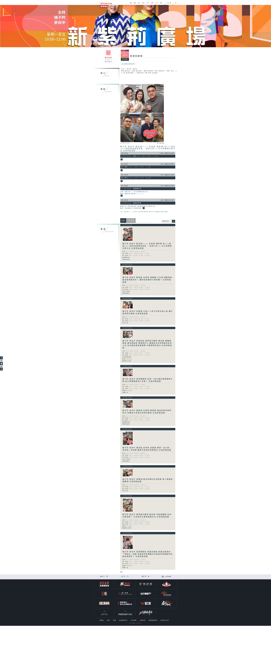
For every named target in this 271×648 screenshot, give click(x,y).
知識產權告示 (123, 620)
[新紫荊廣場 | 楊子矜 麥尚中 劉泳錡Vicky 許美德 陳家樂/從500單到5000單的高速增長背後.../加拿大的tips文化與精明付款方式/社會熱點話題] (128, 234)
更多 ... (122, 572)
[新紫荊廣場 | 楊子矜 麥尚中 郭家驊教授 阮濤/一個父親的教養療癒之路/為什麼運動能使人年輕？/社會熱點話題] (128, 372)
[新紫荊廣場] (121, 159)
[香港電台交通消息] (101, 576)
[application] (147, 153)
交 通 (105, 576)
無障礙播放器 (153, 620)
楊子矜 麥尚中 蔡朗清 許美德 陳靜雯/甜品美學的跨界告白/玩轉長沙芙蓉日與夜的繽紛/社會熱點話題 (146, 412)
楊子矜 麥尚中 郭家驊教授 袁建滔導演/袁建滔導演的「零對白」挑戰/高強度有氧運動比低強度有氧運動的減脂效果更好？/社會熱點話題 (147, 554)
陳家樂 (146, 211)
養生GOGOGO (127, 359)
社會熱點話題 (126, 357)
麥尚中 (151, 211)
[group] (165, 153)
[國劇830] (104, 594)
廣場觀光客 (126, 257)
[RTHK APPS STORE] (104, 613)
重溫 (152, 3)
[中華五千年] (145, 613)
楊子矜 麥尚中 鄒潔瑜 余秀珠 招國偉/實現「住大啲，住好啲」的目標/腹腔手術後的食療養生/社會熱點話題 (146, 449)
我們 (160, 3)
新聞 (142, 3)
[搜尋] (176, 2)
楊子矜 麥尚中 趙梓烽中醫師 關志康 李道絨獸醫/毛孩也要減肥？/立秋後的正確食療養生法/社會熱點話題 (146, 516)
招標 (115, 620)
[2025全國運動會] (104, 584)
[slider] (170, 153)
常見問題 (134, 620)
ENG (168, 3)
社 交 (126, 576)
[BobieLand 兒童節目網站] (166, 584)
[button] (122, 153)
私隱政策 (143, 620)
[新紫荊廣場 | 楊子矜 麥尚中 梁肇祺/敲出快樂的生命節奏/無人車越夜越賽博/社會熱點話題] (128, 472)
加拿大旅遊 (164, 211)
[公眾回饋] (163, 576)
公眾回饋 (168, 576)
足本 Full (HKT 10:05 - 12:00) (134, 251)
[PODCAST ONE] (125, 613)
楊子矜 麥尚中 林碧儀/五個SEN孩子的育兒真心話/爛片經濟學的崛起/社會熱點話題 (147, 312)
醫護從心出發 (126, 361)
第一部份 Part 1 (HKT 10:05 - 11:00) (136, 253)
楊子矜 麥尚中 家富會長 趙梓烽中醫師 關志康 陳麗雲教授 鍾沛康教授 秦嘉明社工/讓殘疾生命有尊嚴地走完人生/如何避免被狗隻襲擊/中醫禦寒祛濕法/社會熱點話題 (147, 344)
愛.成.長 (125, 323)
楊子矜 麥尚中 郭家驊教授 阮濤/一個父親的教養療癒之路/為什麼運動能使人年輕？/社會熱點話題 (147, 380)
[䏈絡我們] (143, 576)
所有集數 (125, 59)
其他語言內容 (165, 620)
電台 (138, 3)
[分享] (122, 576)
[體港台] (125, 584)
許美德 (141, 211)
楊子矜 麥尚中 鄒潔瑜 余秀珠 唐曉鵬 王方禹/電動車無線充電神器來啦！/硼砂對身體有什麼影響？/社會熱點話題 (147, 280)
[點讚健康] (145, 584)
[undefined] (131, 2)
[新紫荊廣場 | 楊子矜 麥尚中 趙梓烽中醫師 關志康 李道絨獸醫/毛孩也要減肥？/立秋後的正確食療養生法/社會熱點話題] (128, 505)
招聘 (109, 620)
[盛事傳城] (166, 603)
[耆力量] (145, 603)
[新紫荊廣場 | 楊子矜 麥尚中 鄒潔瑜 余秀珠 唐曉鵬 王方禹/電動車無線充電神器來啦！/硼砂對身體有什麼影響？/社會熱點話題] (128, 271)
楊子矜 (136, 211)
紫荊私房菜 (126, 259)
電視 (134, 3)
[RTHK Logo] (105, 4)
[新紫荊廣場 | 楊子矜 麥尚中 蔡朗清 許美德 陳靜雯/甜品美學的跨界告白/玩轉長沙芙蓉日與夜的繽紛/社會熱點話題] (128, 404)
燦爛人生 (125, 392)
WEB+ (147, 3)
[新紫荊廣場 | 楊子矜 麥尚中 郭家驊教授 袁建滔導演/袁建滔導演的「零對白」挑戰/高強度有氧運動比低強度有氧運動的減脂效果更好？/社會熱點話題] (128, 542)
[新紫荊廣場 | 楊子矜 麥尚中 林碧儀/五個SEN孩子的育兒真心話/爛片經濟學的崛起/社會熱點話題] (128, 304)
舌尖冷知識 (126, 291)
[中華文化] (104, 603)
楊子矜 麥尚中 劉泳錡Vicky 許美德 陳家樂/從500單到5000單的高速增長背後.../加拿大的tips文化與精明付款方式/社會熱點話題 (147, 149)
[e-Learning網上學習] (125, 594)
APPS (156, 3)
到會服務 (157, 211)
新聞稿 (102, 620)
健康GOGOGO (127, 390)
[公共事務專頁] (145, 594)
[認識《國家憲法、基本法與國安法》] (125, 603)
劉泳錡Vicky (128, 211)
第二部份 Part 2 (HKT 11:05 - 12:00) (136, 255)
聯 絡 (147, 576)
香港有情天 (126, 293)
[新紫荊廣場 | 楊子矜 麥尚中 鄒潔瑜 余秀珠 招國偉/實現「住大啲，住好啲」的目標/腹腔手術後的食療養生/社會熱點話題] (128, 438)
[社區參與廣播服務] (166, 594)
